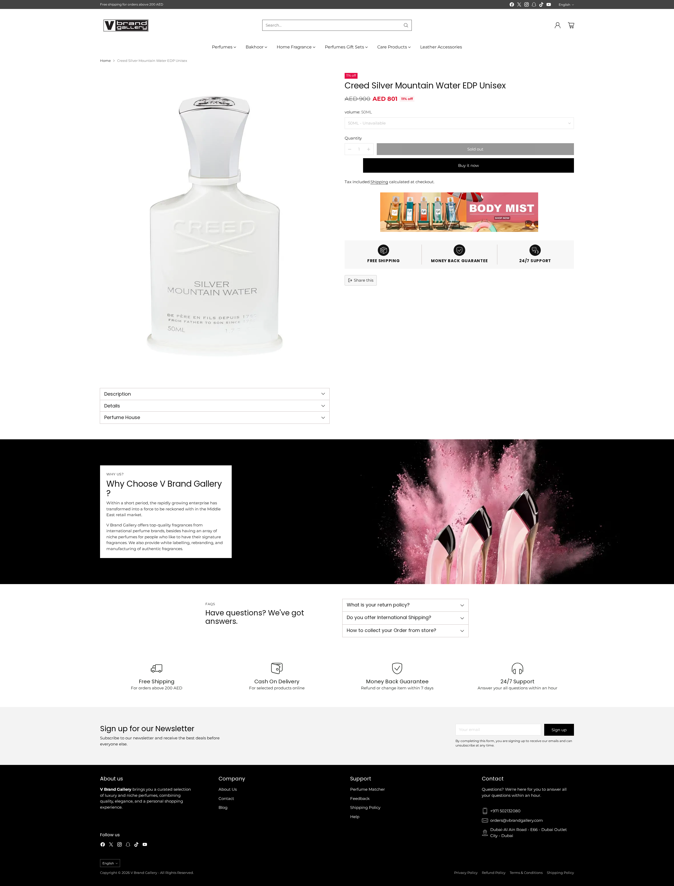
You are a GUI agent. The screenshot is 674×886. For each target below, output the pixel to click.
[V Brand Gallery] (126, 25)
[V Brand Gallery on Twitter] (519, 5)
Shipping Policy (365, 807)
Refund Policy (494, 872)
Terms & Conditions (526, 872)
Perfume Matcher (367, 789)
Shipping (379, 181)
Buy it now (468, 165)
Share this (363, 280)
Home (105, 60)
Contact (226, 798)
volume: (358, 112)
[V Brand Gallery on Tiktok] (541, 5)
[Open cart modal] (571, 25)
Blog (223, 807)
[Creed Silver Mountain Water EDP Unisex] (214, 226)
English (564, 5)
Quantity (353, 138)
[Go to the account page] (558, 25)
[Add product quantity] (368, 149)
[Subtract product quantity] (349, 149)
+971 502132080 (505, 810)
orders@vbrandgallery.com (516, 820)
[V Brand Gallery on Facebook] (511, 5)
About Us (228, 789)
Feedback (360, 798)
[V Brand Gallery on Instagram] (526, 5)
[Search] (406, 25)
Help (354, 816)
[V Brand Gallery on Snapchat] (534, 5)
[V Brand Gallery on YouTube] (548, 5)
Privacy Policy (466, 872)
